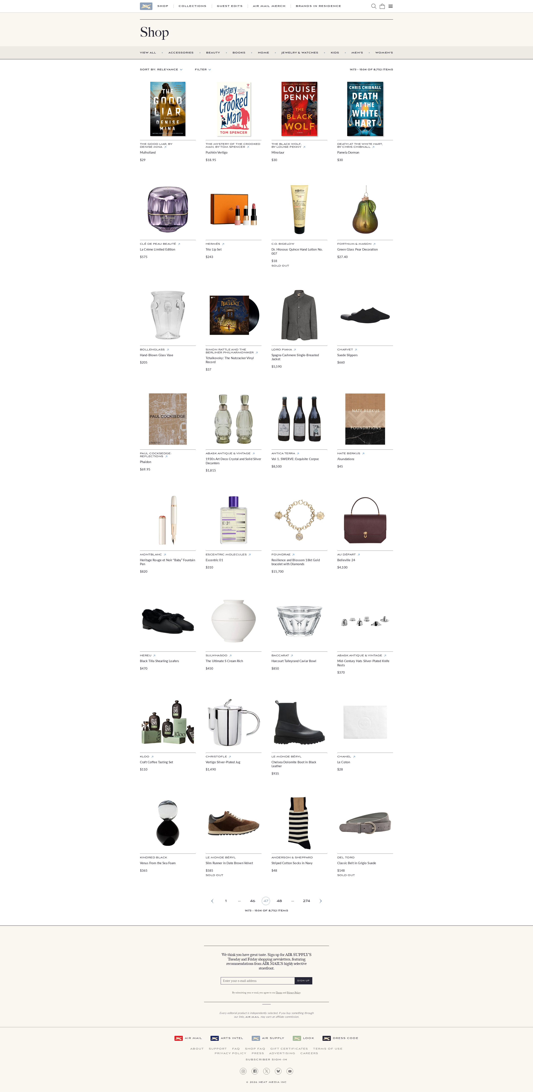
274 (306, 901)
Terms (279, 993)
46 (252, 901)
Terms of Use (327, 1048)
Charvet (345, 349)
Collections (193, 6)
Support (218, 1048)
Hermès (213, 244)
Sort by (159, 69)
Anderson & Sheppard (292, 857)
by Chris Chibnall (360, 146)
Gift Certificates (289, 1048)
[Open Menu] (390, 6)
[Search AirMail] (373, 6)
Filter (201, 69)
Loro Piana (281, 349)
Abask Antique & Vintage (228, 453)
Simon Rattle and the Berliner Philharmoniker (230, 351)
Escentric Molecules (226, 554)
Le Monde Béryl (286, 756)
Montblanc (151, 554)
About (197, 1048)
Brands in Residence (318, 6)
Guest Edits (230, 6)
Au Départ (346, 554)
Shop (162, 6)
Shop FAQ (255, 1048)
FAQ (236, 1048)
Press (258, 1053)
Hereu (145, 655)
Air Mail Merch (269, 6)
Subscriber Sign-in (266, 1059)
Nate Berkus (348, 453)
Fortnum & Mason (354, 244)
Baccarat (280, 655)
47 (266, 901)
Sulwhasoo (217, 655)
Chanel (344, 756)
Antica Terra (283, 453)
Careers (309, 1053)
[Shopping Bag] (382, 6)
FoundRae (280, 554)
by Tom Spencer (233, 146)
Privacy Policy (293, 993)
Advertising (282, 1053)
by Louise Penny (286, 146)
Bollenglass (152, 349)
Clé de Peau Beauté (158, 244)
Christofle (216, 756)
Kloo (144, 756)
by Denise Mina (156, 146)
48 (279, 901)
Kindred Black (153, 857)
